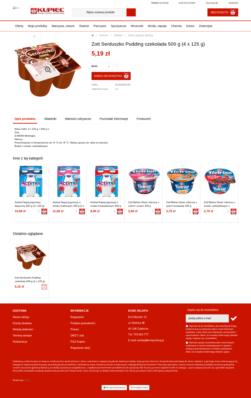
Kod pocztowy (187, 3)
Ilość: (95, 66)
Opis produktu (25, 119)
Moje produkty (37, 26)
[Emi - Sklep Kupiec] (47, 10)
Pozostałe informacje (114, 119)
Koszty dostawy (22, 323)
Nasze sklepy (21, 317)
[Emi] (19, 10)
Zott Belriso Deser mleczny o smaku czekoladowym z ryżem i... (219, 206)
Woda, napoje (157, 26)
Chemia (176, 26)
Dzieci (190, 26)
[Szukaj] (131, 12)
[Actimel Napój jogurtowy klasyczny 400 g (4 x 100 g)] (31, 181)
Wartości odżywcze (78, 119)
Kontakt (233, 3)
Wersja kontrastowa (115, 387)
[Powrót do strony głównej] (93, 35)
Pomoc (75, 329)
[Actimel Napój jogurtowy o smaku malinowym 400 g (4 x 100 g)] (68, 181)
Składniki (50, 119)
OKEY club (77, 335)
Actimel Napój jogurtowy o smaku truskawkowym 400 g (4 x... (105, 206)
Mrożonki (137, 26)
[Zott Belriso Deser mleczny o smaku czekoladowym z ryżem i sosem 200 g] (220, 181)
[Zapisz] (233, 318)
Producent (144, 119)
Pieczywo (99, 26)
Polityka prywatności (83, 323)
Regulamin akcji (80, 347)
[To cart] (44, 211)
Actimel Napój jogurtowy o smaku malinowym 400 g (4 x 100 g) (68, 206)
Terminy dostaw (160, 3)
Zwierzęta (205, 26)
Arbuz (27, 380)
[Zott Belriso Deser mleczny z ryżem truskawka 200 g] (182, 181)
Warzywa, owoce (63, 26)
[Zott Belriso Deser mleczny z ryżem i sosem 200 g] (144, 181)
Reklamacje (20, 341)
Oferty (19, 26)
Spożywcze (118, 26)
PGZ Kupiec (78, 341)
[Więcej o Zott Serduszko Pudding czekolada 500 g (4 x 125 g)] (31, 256)
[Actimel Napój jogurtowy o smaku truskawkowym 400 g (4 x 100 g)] (106, 181)
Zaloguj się (211, 3)
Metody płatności (23, 329)
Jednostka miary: (100, 89)
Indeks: (95, 84)
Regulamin (77, 317)
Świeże (84, 26)
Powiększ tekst (140, 387)
